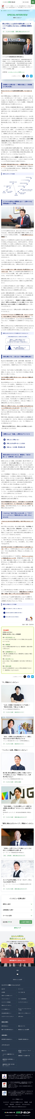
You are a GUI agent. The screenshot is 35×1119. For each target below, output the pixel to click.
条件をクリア (17, 927)
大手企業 (9, 855)
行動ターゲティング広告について (24, 1013)
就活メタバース (21, 1026)
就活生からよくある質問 (17, 979)
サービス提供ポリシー (6, 1009)
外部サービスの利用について (7, 995)
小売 (5, 855)
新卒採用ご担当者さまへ (7, 1039)
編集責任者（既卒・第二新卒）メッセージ (8, 1065)
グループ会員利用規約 (22, 998)
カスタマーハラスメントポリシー (8, 1016)
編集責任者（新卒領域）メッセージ (8, 1060)
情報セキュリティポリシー (6, 1005)
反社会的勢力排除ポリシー (6, 1013)
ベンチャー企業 (10, 31)
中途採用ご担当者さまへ (23, 1039)
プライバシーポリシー (6, 998)
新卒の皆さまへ (5, 1026)
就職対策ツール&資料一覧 (24, 1055)
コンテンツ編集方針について (8, 1055)
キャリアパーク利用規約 (6, 1002)
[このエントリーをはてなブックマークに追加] (31, 76)
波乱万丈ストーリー (19, 712)
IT (3, 31)
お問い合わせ (20, 1016)
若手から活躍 (18, 782)
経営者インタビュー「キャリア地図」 (24, 1051)
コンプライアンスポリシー (23, 1002)
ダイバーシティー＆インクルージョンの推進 (24, 1009)
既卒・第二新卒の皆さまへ (7, 1029)
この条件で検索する (26, 922)
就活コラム (4, 1050)
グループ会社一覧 (21, 992)
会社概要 (3, 992)
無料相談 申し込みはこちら (17, 960)
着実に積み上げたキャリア (22, 31)
